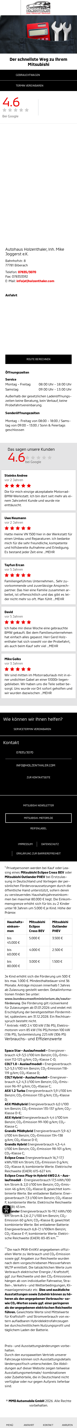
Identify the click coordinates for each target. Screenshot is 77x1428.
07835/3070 (27, 272)
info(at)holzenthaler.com (35, 281)
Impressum (25, 844)
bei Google (33, 462)
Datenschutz (50, 844)
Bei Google (10, 116)
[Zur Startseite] (33, 7)
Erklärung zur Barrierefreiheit (38, 853)
